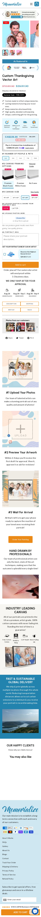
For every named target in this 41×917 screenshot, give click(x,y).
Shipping (5, 91)
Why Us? (11, 310)
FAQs (4, 842)
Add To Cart (21, 912)
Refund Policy (7, 879)
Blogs (4, 854)
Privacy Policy (8, 871)
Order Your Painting (20, 539)
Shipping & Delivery (10, 867)
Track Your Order (9, 862)
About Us (6, 850)
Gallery (5, 846)
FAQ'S (30, 310)
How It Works (7, 838)
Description (11, 304)
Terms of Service (8, 875)
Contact (5, 858)
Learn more (29, 148)
